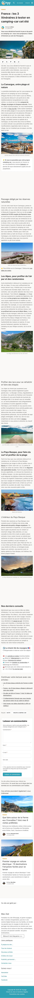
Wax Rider (13, 882)
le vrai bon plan (18, 669)
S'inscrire (27, 3)
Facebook (4, 980)
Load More (17, 894)
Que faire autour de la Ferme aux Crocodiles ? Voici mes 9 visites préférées (15, 820)
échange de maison (14, 660)
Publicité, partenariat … (8, 959)
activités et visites (13, 656)
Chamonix (22, 294)
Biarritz (3, 465)
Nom (4, 745)
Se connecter (20, 3)
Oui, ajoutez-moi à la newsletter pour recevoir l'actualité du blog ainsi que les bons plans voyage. (17, 768)
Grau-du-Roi (13, 108)
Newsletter (4, 972)
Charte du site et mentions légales (17, 992)
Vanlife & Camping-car (19, 712)
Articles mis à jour (7, 956)
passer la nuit (17, 621)
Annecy (24, 419)
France (3, 9)
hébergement (15, 658)
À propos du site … (7, 944)
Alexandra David (15, 833)
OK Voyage (22, 990)
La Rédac (12, 27)
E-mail (5, 752)
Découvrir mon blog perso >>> (12, 936)
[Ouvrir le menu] (32, 3)
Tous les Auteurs (6, 948)
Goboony (23, 164)
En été (8, 712)
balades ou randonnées (19, 662)
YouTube (4, 976)
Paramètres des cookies (17, 994)
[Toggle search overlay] (13, 3)
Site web (5, 759)
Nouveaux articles (7, 952)
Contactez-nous (6, 963)
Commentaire (7, 729)
